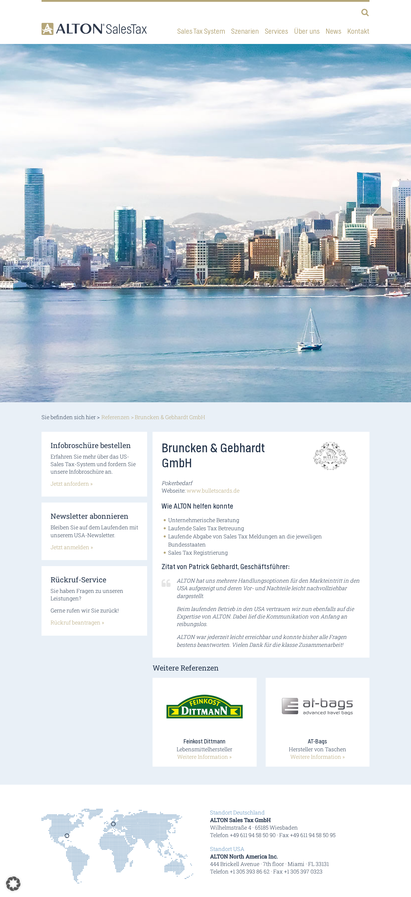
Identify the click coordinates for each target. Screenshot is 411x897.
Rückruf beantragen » (77, 622)
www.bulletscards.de (213, 490)
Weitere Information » (204, 756)
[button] (13, 884)
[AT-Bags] (317, 710)
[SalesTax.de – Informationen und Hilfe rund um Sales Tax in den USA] (94, 29)
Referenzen (115, 417)
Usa (67, 837)
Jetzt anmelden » (72, 547)
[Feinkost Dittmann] (204, 710)
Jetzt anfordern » (72, 483)
